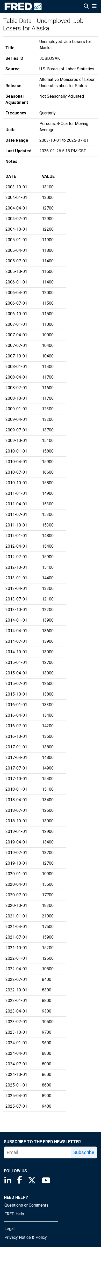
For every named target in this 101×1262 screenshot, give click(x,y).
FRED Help (14, 1213)
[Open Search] (86, 6)
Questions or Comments (26, 1205)
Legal (9, 1228)
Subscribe (83, 1152)
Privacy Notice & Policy (25, 1237)
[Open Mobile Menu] (94, 6)
